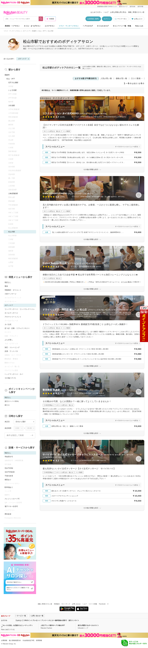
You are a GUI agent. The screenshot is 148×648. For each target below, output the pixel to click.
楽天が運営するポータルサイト (88, 625)
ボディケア (26, 31)
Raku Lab (139, 26)
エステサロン (50, 26)
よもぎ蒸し (9, 340)
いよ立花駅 (12, 90)
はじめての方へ (96, 12)
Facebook (102, 604)
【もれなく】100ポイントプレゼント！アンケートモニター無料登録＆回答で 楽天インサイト (47, 620)
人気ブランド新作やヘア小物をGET (53, 625)
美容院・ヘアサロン (12, 26)
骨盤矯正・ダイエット (13, 290)
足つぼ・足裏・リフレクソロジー (17, 328)
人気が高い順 (106, 78)
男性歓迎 (8, 514)
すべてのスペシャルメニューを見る (126, 146)
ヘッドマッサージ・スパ (14, 374)
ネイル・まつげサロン (32, 26)
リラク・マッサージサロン (69, 26)
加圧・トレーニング (12, 347)
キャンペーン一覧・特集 (122, 26)
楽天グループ (123, 6)
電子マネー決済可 (11, 506)
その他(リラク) (10, 378)
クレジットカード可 (12, 499)
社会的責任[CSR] (28, 640)
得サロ (7, 405)
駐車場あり (9, 487)
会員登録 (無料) (93, 19)
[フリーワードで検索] (41, 18)
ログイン (107, 19)
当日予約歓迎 (10, 472)
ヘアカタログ (88, 26)
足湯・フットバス (11, 351)
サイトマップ (66, 604)
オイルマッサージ (11, 313)
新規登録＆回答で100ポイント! (107, 6)
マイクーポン (122, 19)
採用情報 (39, 640)
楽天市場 (140, 6)
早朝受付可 (9, 457)
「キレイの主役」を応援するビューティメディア (17, 626)
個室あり (8, 480)
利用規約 (57, 604)
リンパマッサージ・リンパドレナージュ (20, 309)
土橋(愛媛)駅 (13, 193)
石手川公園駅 (13, 82)
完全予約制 (9, 468)
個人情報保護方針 (15, 640)
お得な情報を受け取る (118, 12)
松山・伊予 (42, 31)
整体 (6, 286)
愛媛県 (34, 31)
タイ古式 (8, 324)
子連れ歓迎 (9, 476)
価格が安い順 (121, 78)
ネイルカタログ (103, 26)
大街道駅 (11, 105)
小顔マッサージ (10, 294)
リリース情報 (93, 604)
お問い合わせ (76, 604)
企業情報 (4, 640)
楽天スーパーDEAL (12, 401)
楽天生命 (132, 6)
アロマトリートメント (13, 317)
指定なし (8, 282)
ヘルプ (106, 12)
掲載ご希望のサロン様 (136, 12)
